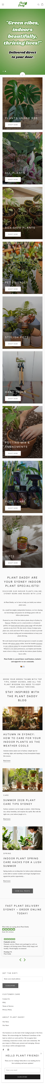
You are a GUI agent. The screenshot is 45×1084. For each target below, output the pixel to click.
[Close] (41, 1053)
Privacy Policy (7, 1010)
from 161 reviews (8, 932)
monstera (39, 643)
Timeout (7, 623)
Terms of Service (8, 1006)
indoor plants (15, 643)
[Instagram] (8, 1049)
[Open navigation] (3, 4)
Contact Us (6, 999)
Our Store (6, 1025)
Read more (6, 760)
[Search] (38, 4)
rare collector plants (11, 646)
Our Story (6, 1022)
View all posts (22, 891)
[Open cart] (42, 4)
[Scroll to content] (22, 74)
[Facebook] (3, 1049)
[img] (23, 929)
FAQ (4, 1002)
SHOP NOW (13, 125)
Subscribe (22, 1077)
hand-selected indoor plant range (22, 625)
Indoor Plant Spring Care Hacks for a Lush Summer (22, 862)
